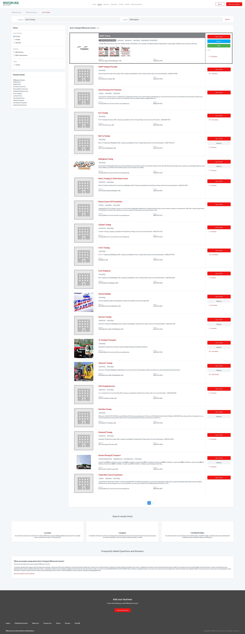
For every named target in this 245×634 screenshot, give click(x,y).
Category (20, 19)
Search (100, 4)
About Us (106, 4)
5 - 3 (212, 170)
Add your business (136, 4)
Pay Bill (127, 4)
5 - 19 (213, 56)
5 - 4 (212, 147)
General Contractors (19, 86)
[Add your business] (122, 608)
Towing (17, 65)
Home (94, 4)
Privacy (67, 623)
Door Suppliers (17, 93)
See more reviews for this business (24, 573)
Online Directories (21, 623)
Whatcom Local (16, 12)
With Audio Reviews (21, 55)
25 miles (17, 36)
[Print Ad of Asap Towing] (103, 51)
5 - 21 (213, 305)
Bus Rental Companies (20, 102)
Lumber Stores (17, 96)
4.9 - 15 (213, 351)
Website (218, 41)
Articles (121, 4)
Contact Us (114, 4)
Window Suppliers (18, 100)
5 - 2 (212, 185)
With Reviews (19, 52)
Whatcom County (31, 12)
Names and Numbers (26, 631)
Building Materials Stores (20, 91)
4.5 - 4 (213, 73)
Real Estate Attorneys (20, 105)
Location (125, 19)
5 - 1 (212, 277)
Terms (58, 623)
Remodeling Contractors (20, 89)
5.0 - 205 (214, 374)
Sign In (220, 4)
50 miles (17, 39)
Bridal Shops (17, 82)
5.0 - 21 (213, 120)
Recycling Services (18, 98)
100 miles (18, 42)
